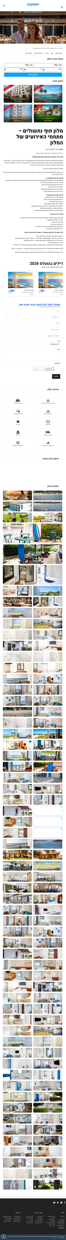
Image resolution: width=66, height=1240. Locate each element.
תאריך (58, 341)
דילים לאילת (61, 1224)
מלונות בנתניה (8, 1220)
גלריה (46, 53)
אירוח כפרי (39, 1218)
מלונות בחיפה (17, 1220)
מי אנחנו (62, 1216)
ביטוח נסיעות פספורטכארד (61, 1228)
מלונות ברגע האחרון (50, 1222)
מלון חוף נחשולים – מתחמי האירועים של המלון (48, 153)
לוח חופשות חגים (60, 1222)
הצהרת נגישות (51, 1224)
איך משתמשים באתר (51, 1217)
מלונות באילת (17, 1216)
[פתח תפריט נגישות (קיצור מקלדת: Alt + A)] (4, 1236)
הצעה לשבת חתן (38, 53)
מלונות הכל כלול (29, 1216)
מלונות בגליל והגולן (6, 1216)
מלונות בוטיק (39, 1216)
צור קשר (62, 1219)
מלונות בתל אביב (16, 1221)
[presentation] (62, 284)
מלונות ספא (39, 1220)
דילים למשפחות (38, 1223)
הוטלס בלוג (60, 48)
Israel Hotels (61, 1221)
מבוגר (59, 69)
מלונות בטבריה (7, 1218)
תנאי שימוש (52, 1226)
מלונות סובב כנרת (16, 1218)
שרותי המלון (59, 53)
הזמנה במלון (28, 53)
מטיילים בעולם (29, 1223)
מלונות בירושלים (7, 1221)
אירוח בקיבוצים (29, 1218)
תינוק (21, 69)
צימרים (31, 1220)
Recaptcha (57, 363)
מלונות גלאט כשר (38, 1221)
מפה (52, 53)
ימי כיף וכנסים (30, 1221)
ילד (41, 69)
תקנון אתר (52, 1221)
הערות (58, 349)
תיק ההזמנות (52, 1219)
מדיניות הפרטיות (60, 1226)
